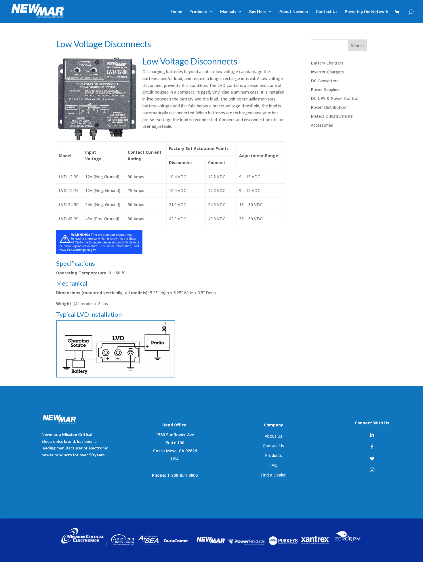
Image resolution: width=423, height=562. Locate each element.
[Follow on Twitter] (372, 458)
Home (176, 12)
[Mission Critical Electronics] (82, 543)
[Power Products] (246, 543)
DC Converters (324, 80)
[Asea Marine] (148, 543)
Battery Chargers (327, 63)
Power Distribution (328, 107)
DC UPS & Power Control (334, 98)
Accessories (322, 125)
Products (198, 12)
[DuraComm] (176, 543)
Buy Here (257, 12)
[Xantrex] (315, 543)
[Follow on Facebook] (372, 446)
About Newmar (293, 12)
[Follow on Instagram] (372, 469)
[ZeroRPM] (347, 543)
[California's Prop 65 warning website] (99, 252)
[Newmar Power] (210, 543)
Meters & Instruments (332, 116)
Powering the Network (366, 12)
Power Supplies (325, 89)
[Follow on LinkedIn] (372, 435)
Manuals (228, 12)
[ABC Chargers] (122, 543)
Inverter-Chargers (327, 72)
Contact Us (327, 12)
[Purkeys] (283, 543)
